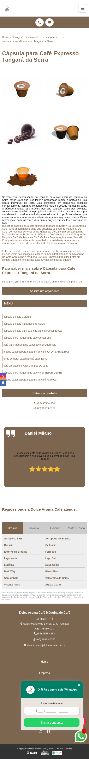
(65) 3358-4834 (24, 281)
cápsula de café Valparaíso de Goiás (24, 323)
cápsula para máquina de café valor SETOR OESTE (33, 372)
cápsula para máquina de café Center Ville (28, 337)
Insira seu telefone (52, 703)
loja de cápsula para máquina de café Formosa (30, 379)
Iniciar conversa (52, 722)
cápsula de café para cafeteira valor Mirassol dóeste (33, 330)
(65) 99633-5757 (45, 408)
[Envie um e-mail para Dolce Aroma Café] (49, 22)
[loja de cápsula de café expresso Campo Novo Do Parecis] (22, 88)
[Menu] (82, 8)
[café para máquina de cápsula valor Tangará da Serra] (66, 88)
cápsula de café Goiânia (17, 316)
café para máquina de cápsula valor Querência (30, 344)
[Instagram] (40, 731)
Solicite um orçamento (44, 291)
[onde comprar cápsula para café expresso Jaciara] (66, 132)
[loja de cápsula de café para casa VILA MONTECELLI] (22, 132)
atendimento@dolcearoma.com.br (45, 645)
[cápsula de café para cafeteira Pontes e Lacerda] (22, 175)
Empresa (44, 673)
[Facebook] (48, 731)
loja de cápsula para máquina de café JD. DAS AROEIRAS (36, 351)
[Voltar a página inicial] (7, 8)
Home (44, 661)
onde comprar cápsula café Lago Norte (25, 358)
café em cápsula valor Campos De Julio (26, 365)
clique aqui (43, 281)
